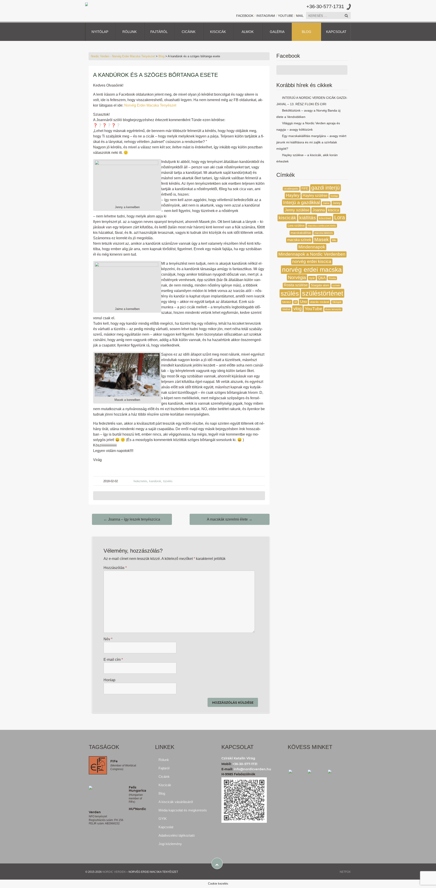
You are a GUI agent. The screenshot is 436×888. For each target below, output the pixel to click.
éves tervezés (333, 309)
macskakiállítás (301, 232)
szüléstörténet (322, 293)
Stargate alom (320, 285)
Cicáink (189, 32)
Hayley (293, 195)
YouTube (285, 15)
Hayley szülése (315, 195)
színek (336, 285)
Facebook (244, 15)
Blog (306, 32)
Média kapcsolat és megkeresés (183, 810)
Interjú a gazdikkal (301, 202)
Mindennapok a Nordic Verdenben (311, 254)
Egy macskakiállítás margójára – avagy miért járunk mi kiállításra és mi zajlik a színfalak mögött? (311, 142)
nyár (312, 278)
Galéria (277, 32)
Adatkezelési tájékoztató (177, 835)
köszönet (325, 218)
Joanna (318, 210)
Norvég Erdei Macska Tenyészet (150, 105)
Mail (300, 15)
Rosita (332, 278)
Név (108, 639)
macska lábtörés (324, 233)
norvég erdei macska (312, 269)
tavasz (286, 302)
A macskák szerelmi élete (229, 519)
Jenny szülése (297, 210)
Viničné (286, 309)
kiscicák (287, 217)
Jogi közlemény (170, 844)
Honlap (109, 680)
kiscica (333, 210)
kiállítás (307, 217)
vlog (297, 308)
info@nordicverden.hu (252, 769)
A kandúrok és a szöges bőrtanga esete (155, 75)
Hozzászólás (115, 568)
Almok (248, 32)
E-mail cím (113, 659)
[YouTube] (337, 771)
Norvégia (297, 277)
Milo (334, 240)
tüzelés (168, 481)
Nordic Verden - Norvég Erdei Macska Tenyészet (123, 56)
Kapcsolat (336, 32)
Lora (339, 217)
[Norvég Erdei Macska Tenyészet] (86, 4)
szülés (290, 293)
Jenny (337, 203)
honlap (334, 196)
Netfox (345, 871)
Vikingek (337, 302)
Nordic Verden (114, 871)
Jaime (326, 203)
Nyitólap (100, 32)
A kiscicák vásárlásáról (176, 802)
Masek (321, 239)
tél (295, 302)
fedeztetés (140, 481)
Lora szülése (296, 225)
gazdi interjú (325, 188)
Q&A (322, 278)
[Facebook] (298, 771)
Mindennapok (311, 246)
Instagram (265, 15)
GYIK (163, 819)
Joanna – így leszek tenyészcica (132, 519)
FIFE (305, 188)
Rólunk (129, 32)
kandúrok (155, 481)
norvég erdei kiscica (311, 261)
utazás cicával (319, 302)
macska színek (299, 240)
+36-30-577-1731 (325, 6)
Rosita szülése (296, 285)
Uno (303, 301)
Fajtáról (159, 32)
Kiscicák (218, 32)
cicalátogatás (291, 188)
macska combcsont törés (322, 225)
